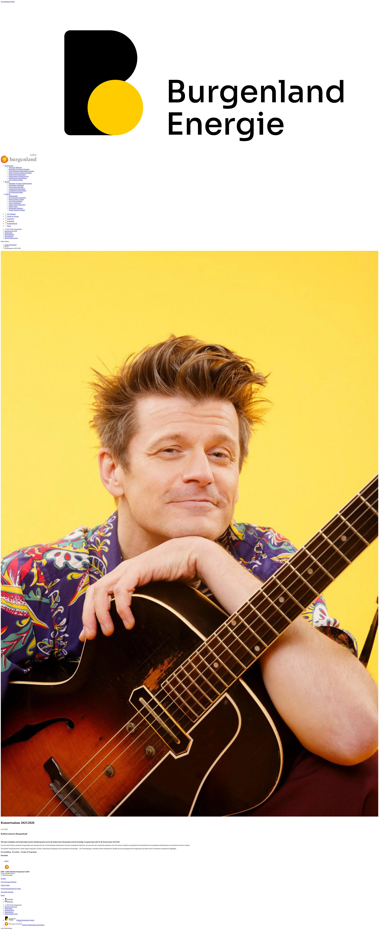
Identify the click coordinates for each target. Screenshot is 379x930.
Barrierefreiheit (9, 234)
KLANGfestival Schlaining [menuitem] (17, 198)
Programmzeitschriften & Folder (11, 888)
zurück (6, 861)
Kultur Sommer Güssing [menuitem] (16, 199)
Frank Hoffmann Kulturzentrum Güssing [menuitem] (21, 171)
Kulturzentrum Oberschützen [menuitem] (18, 178)
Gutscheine (10, 219)
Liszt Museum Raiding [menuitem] (16, 192)
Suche (9, 226)
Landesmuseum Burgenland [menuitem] (17, 190)
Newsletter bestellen (7, 892)
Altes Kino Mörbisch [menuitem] (15, 167)
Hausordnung (9, 236)
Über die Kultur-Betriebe (8, 882)
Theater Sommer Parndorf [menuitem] (17, 210)
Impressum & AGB (11, 231)
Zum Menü (11, 1)
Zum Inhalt (4, 1)
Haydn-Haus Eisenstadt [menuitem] (16, 187)
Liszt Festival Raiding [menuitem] (15, 201)
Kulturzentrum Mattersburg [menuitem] (17, 174)
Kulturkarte (10, 221)
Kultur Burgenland (10, 245)
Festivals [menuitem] (7, 194)
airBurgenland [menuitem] (13, 196)
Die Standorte (11, 214)
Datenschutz (8, 233)
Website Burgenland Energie (25, 920)
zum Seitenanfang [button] (6, 928)
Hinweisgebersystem (11, 238)
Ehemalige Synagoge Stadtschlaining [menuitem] (20, 183)
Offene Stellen (5, 885)
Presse (3, 895)
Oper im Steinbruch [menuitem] (15, 203)
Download (4, 855)
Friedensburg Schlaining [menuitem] (16, 185)
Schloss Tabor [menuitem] (13, 206)
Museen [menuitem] (7, 182)
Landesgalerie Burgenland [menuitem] (17, 189)
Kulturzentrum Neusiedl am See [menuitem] (19, 176)
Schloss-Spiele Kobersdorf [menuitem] (17, 205)
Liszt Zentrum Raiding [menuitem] (16, 180)
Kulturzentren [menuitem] (9, 166)
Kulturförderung (12, 223)
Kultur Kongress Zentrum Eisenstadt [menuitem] (20, 173)
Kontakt (3, 878)
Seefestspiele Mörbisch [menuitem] (16, 208)
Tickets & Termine (13, 216)
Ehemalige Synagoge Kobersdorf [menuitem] (19, 169)
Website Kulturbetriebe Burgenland (33, 925)
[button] (5, 241)
